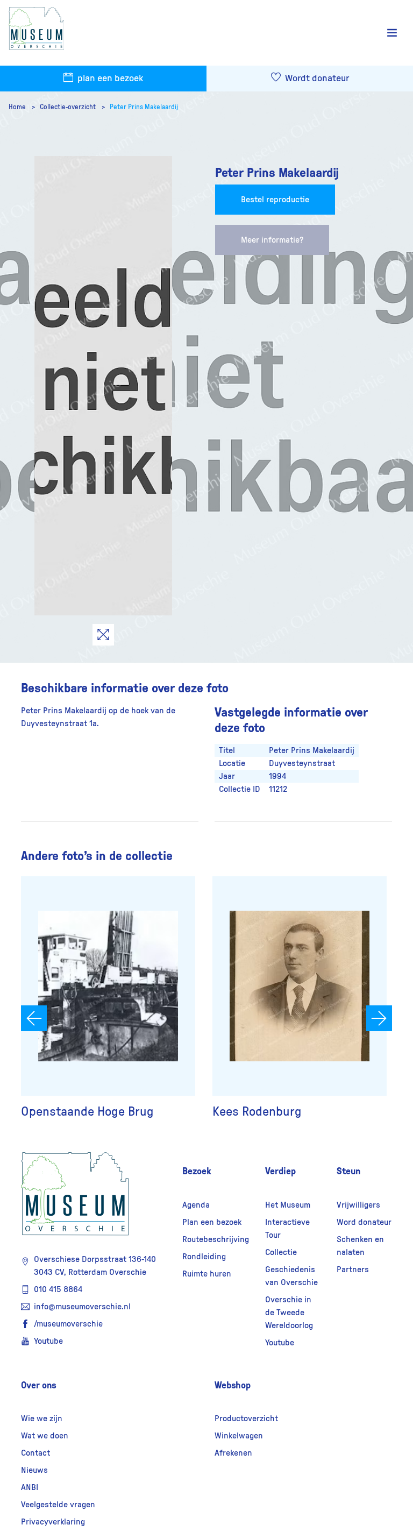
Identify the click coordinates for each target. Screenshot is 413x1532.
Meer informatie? (272, 240)
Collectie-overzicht (68, 107)
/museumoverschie (68, 1324)
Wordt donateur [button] (316, 78)
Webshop (233, 1385)
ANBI (29, 1487)
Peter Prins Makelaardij (144, 107)
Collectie (281, 1252)
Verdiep (280, 1171)
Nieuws (34, 1470)
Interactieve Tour (287, 1228)
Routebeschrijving (215, 1239)
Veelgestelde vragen (58, 1504)
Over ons (38, 1385)
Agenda (196, 1205)
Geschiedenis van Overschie (291, 1276)
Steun (348, 1171)
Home (18, 107)
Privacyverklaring (53, 1521)
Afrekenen (233, 1453)
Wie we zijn (41, 1418)
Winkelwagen (239, 1435)
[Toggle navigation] (392, 33)
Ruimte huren (206, 1273)
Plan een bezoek (211, 1222)
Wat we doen (44, 1435)
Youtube (48, 1341)
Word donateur (364, 1222)
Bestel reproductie (275, 199)
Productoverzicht (246, 1418)
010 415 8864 (58, 1289)
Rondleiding (204, 1256)
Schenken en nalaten (360, 1246)
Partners (353, 1269)
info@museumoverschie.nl (82, 1306)
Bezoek (196, 1171)
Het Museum (287, 1205)
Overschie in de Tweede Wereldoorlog (289, 1312)
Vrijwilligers (358, 1205)
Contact (35, 1453)
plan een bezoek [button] (109, 78)
